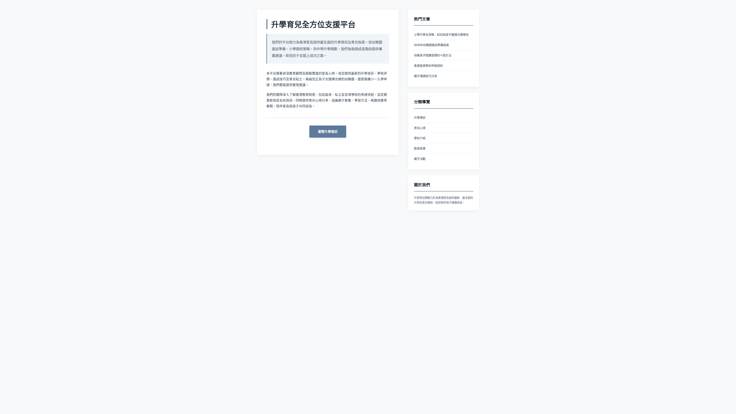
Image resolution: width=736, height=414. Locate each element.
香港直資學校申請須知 (428, 65)
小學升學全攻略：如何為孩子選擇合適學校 (441, 34)
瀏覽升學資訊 (328, 131)
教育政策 (420, 148)
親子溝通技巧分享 (425, 76)
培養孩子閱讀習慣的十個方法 (432, 55)
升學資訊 (420, 117)
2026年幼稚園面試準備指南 (431, 45)
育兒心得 (420, 128)
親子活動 (420, 159)
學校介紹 (420, 138)
